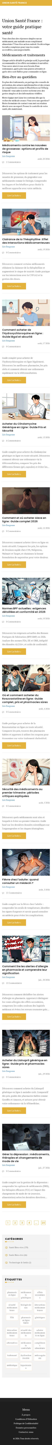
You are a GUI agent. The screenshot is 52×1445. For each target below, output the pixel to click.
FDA (12, 1317)
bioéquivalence (26, 1306)
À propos (26, 1414)
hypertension (26, 1366)
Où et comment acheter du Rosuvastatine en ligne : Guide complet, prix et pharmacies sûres (25, 698)
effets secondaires (40, 1295)
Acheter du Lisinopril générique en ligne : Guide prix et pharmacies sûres (24, 1063)
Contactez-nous (26, 1432)
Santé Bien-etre (18, 1247)
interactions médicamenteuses (40, 1307)
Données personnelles (26, 1427)
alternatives (12, 1343)
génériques (40, 1317)
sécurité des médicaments (26, 1333)
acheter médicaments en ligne (40, 1333)
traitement (12, 1355)
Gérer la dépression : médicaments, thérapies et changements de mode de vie (26, 1157)
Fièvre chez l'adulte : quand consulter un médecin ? (20, 881)
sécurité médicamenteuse (12, 1307)
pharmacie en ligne (12, 1293)
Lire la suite (13, 195)
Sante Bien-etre (18, 1255)
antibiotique (12, 1365)
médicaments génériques (26, 1295)
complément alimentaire (40, 1345)
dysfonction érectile (26, 1356)
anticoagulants (40, 1356)
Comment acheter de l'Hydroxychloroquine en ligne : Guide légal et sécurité (22, 333)
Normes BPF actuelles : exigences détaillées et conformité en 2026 (24, 610)
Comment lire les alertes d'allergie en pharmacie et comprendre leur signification (25, 969)
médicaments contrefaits (26, 1345)
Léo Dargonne (8, 156)
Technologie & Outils (20, 1262)
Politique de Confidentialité (26, 1423)
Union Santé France (14, 2)
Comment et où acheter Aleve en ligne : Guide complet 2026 (24, 519)
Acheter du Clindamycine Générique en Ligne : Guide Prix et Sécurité (24, 427)
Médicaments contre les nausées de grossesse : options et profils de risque (25, 148)
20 (43, 1223)
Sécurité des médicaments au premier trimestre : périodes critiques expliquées (22, 792)
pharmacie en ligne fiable (26, 1320)
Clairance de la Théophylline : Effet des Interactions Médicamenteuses (26, 241)
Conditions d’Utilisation (26, 1419)
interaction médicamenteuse (12, 1333)
